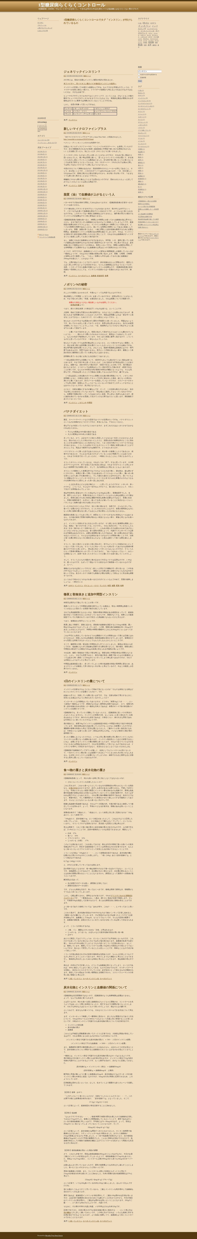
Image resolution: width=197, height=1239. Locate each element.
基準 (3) (140, 160)
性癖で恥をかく (143, 227)
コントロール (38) (43, 140)
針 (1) (140, 187)
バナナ (96, 586)
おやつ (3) (141, 95)
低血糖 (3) (141, 152)
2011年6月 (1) (42, 176)
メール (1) (141, 141)
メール (145, 40)
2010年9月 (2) (42, 194)
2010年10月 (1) (43, 192)
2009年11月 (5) (43, 213)
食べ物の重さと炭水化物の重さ (85, 770)
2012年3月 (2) (42, 167)
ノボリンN (82, 403)
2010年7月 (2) (42, 200)
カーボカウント (84, 276)
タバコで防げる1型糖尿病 (146, 206)
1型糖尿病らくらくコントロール (71, 4)
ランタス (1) (142, 144)
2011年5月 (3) (42, 178)
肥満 (117, 586)
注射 (79, 186)
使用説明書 (75, 305)
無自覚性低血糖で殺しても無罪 (148, 219)
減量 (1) (140, 170)
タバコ (149, 35)
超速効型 (100, 276)
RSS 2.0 (41, 234)
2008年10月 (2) (43, 227)
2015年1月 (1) (42, 151)
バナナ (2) (141, 127)
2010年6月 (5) (42, 202)
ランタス (103, 586)
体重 (109, 586)
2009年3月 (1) (42, 224)
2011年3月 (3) (42, 184)
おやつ (71, 586)
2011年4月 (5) (42, 181)
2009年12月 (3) (43, 210)
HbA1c (146, 23)
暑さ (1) (140, 165)
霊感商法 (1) (142, 189)
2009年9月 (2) (42, 218)
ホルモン (146, 38)
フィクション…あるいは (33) (47, 142)
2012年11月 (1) (43, 157)
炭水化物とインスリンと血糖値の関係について (95, 987)
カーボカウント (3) (144, 109)
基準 (149, 45)
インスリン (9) (143, 98)
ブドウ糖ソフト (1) (144, 130)
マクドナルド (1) (143, 135)
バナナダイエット (76, 411)
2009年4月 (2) (42, 221)
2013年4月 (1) (42, 154)
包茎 (145, 45)
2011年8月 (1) (42, 173)
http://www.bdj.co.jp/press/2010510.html (79, 139)
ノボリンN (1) (142, 125)
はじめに (40, 22)
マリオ (140, 40)
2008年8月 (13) (43, 229)
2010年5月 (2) (42, 205)
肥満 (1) (140, 173)
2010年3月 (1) (42, 208)
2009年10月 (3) (43, 216)
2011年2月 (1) (42, 186)
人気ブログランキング (45, 28)
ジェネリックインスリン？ (82, 71)
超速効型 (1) (142, 178)
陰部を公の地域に (144, 204)
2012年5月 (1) (42, 165)
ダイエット (88, 586)
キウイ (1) (141, 111)
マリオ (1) (141, 138)
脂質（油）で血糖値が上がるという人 (89, 194)
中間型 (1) (141, 149)
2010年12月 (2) (43, 189)
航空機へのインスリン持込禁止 (148, 224)
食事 (106, 276)
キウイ (150, 33)
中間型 (89, 403)
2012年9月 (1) (42, 159)
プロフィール (42, 25)
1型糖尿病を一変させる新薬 (147, 201)
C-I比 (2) (141, 90)
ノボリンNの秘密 (75, 284)
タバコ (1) (141, 119)
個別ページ (87, 76)
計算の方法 (73, 788)
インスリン (72, 120)
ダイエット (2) (143, 122)
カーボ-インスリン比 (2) (146, 106)
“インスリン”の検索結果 (47, 237)
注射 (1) (140, 168)
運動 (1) (140, 181)
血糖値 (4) (141, 176)
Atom (47, 234)
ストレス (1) (142, 114)
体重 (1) (140, 154)
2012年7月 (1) (42, 162)
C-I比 (70, 979)
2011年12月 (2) (43, 170)
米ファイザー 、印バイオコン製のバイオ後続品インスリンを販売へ (90, 84)
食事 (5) (140, 192)
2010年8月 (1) (42, 197)
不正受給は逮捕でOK (145, 216)
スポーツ (143, 35)
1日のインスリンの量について (84, 681)
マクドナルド (154, 38)
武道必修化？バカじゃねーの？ (148, 222)
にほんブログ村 (43, 30)
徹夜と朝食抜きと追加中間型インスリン (91, 594)
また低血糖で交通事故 (145, 214)
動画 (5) (140, 157)
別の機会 (67, 1212)
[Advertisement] (98, 14)
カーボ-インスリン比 (91, 979)
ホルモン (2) (142, 133)
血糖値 (93, 276)
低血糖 (151, 42)
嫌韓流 (155, 45)
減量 (113, 586)
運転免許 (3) (142, 184)
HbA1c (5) (141, 93)
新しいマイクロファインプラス (85, 128)
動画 (140, 45)
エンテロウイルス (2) (145, 103)
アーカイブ (46, 148)
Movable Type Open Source (54, 1235)
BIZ (65, 76)
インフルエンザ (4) (144, 101)
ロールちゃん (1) (143, 146)
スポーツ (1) (142, 117)
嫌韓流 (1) (141, 162)
